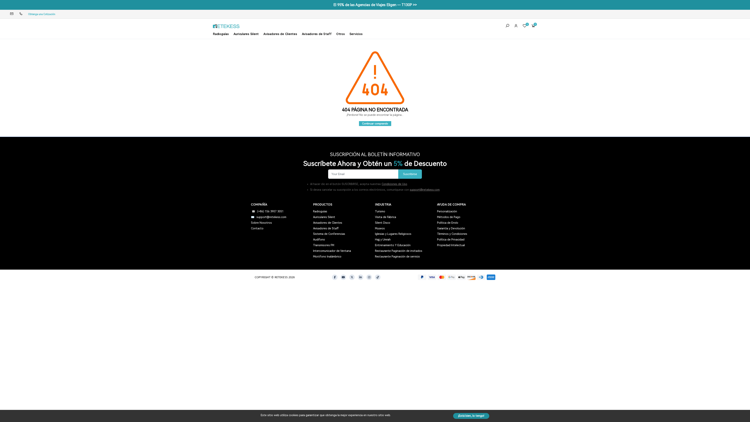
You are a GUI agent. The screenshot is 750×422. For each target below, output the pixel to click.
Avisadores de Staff (317, 34)
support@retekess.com (425, 189)
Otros (340, 34)
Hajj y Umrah (383, 239)
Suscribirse (410, 174)
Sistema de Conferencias (329, 233)
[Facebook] (335, 277)
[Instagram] (369, 277)
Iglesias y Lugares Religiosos (393, 233)
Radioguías (221, 34)
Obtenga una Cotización (41, 14)
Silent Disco (382, 222)
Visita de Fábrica (385, 217)
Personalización (447, 211)
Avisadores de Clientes (280, 34)
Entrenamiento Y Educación (393, 245)
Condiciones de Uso (394, 184)
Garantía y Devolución (451, 228)
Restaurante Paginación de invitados (398, 250)
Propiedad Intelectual (451, 245)
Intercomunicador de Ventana (332, 250)
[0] (524, 26)
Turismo (380, 211)
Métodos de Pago (448, 217)
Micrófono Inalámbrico (327, 256)
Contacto (257, 228)
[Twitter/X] (352, 277)
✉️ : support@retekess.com (268, 217)
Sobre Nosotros (261, 222)
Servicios (356, 34)
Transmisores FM (323, 245)
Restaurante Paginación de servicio (397, 256)
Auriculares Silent (246, 34)
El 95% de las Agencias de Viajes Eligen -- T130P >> (375, 5)
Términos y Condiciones (452, 233)
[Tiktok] (377, 277)
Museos (380, 228)
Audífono (319, 239)
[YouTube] (343, 277)
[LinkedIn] (360, 277)
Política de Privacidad (450, 239)
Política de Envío (447, 222)
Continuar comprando (375, 123)
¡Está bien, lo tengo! (471, 415)
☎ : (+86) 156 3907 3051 (267, 211)
